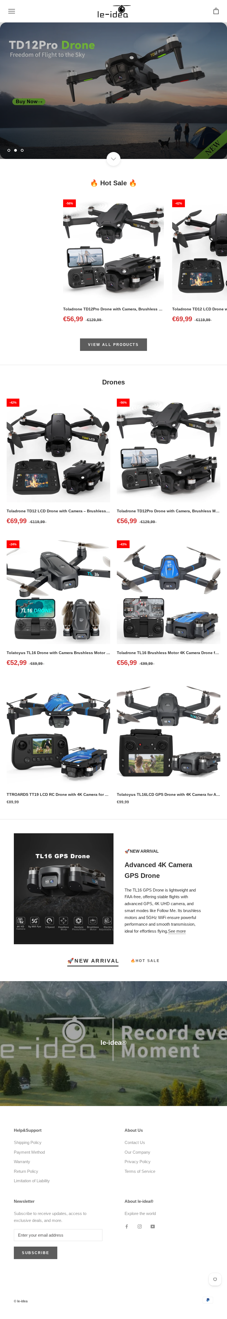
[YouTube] (153, 1226)
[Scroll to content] (113, 159)
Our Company (137, 1152)
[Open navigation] (11, 11)
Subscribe (35, 1253)
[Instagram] (140, 1226)
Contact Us (135, 1142)
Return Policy (26, 1171)
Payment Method (29, 1152)
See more (177, 931)
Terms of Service (140, 1171)
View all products (113, 345)
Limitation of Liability (32, 1180)
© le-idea (21, 1301)
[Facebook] (127, 1226)
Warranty (22, 1161)
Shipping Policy (28, 1142)
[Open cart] (216, 11)
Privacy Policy (138, 1161)
